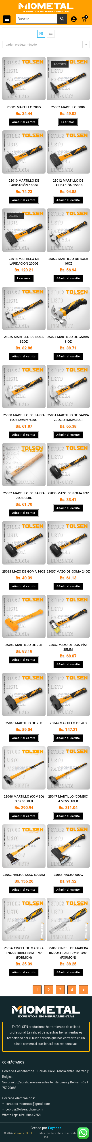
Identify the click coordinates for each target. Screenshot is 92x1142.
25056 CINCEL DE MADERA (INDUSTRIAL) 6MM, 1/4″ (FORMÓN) (24, 952)
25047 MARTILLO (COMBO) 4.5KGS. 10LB (68, 798)
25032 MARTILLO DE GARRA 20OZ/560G (24, 495)
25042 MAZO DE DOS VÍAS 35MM (68, 647)
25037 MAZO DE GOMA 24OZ (68, 571)
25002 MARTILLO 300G (68, 107)
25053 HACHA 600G (68, 874)
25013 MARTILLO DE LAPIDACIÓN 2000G (24, 261)
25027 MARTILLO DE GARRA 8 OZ (68, 339)
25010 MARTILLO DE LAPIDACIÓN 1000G (24, 182)
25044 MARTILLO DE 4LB (68, 723)
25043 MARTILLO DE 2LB (23, 723)
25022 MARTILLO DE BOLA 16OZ (68, 261)
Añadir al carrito (24, 122)
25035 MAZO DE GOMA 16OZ (23, 571)
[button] (6, 19)
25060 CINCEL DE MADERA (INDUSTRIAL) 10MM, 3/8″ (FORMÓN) (68, 952)
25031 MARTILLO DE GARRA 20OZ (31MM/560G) (68, 417)
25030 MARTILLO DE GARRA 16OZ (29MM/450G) (24, 417)
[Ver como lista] (51, 34)
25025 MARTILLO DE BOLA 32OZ (24, 339)
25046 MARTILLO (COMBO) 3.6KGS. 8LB (24, 798)
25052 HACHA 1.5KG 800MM (24, 874)
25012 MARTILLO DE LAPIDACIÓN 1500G (68, 182)
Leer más (68, 122)
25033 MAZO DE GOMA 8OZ (68, 493)
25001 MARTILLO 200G (24, 107)
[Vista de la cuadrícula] (41, 34)
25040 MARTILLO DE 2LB (23, 645)
